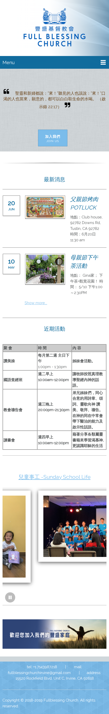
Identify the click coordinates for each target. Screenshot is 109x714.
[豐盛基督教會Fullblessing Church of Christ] (54, 29)
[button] (10, 597)
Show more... (36, 303)
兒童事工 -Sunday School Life (54, 477)
